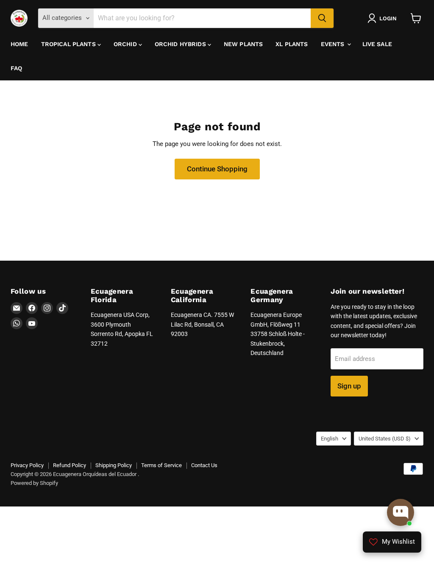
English (329, 438)
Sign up (349, 386)
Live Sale (377, 44)
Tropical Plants (69, 44)
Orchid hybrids (181, 44)
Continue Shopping (217, 169)
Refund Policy (69, 465)
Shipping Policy (113, 465)
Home (19, 44)
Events (333, 44)
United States (385, 438)
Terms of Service (161, 465)
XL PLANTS (291, 44)
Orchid (126, 44)
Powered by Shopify (34, 483)
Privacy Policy (27, 465)
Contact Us (204, 465)
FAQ (16, 68)
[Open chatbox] (400, 512)
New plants (243, 44)
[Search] (322, 18)
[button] (383, 18)
